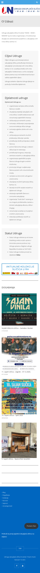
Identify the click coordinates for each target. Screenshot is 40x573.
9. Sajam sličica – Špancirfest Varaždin (16, 459)
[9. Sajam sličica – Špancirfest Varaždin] (19, 440)
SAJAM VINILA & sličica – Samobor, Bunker (17, 328)
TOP (20, 548)
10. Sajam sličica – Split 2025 (12, 415)
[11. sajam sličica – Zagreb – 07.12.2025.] (19, 353)
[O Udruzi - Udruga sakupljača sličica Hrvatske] (20, 10)
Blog (4, 492)
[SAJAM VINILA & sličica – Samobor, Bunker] (19, 309)
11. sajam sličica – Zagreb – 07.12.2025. (16, 372)
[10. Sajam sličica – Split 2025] (19, 396)
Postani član (31, 526)
